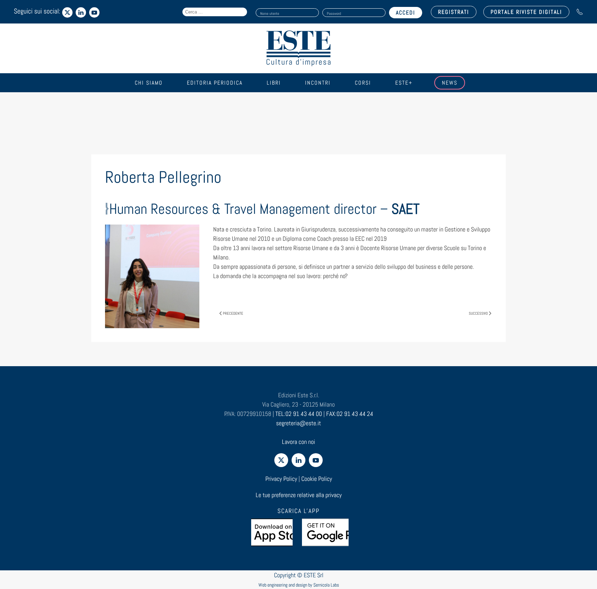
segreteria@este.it (298, 423)
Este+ (404, 82)
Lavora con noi (298, 442)
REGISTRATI (453, 12)
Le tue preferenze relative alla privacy (299, 495)
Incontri (318, 82)
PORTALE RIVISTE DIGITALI (526, 12)
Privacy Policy (281, 479)
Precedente (233, 313)
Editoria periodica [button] (215, 82)
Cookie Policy (316, 479)
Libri (274, 82)
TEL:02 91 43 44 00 (298, 414)
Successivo (478, 313)
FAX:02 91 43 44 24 (349, 414)
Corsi (363, 82)
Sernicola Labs (326, 585)
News (449, 82)
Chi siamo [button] (149, 82)
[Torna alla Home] (298, 48)
